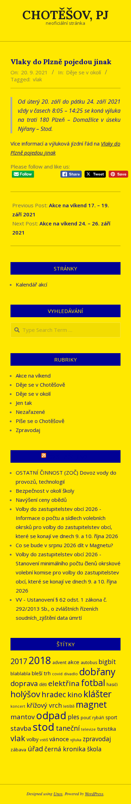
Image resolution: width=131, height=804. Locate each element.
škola (94, 749)
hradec (54, 694)
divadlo (71, 673)
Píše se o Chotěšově (40, 420)
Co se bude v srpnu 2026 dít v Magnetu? (64, 545)
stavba (20, 728)
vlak (37, 79)
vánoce (59, 739)
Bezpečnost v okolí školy (45, 490)
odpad (51, 715)
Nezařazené (30, 411)
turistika (106, 728)
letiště (68, 706)
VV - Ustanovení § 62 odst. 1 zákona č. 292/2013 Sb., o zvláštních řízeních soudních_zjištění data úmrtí (61, 608)
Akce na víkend (33, 375)
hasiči (112, 684)
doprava (24, 683)
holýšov (25, 694)
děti (43, 684)
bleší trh (41, 673)
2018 (40, 660)
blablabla (20, 673)
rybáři (98, 718)
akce (73, 661)
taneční (68, 728)
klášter (97, 693)
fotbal (93, 682)
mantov (22, 716)
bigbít (107, 661)
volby (32, 739)
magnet (91, 704)
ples (73, 717)
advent (59, 662)
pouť (86, 717)
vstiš (44, 739)
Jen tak (24, 402)
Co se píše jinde (69, 456)
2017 (18, 661)
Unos (58, 793)
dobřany (97, 671)
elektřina (64, 683)
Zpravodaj (28, 429)
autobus (89, 662)
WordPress (94, 793)
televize (88, 729)
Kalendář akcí (31, 284)
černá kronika (65, 749)
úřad (35, 748)
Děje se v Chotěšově (40, 384)
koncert (17, 706)
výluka (75, 739)
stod (43, 727)
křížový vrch (44, 705)
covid (57, 673)
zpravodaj (97, 739)
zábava (18, 749)
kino (74, 694)
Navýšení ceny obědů (41, 499)
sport (111, 717)
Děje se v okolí (83, 72)
